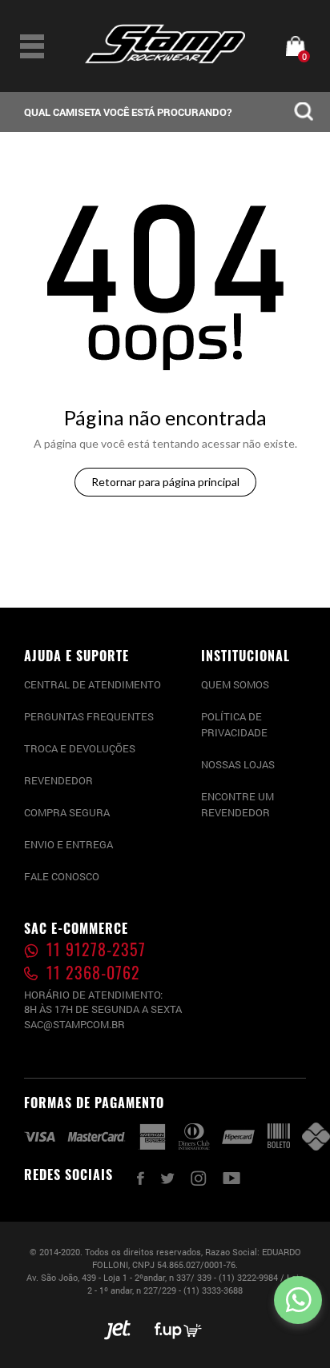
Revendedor (58, 780)
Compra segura (67, 812)
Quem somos (235, 684)
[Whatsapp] (298, 1300)
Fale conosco (61, 876)
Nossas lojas (238, 764)
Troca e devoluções (79, 748)
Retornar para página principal (165, 482)
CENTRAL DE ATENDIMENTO (92, 684)
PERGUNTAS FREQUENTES (89, 716)
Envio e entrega (68, 844)
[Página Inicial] (165, 59)
